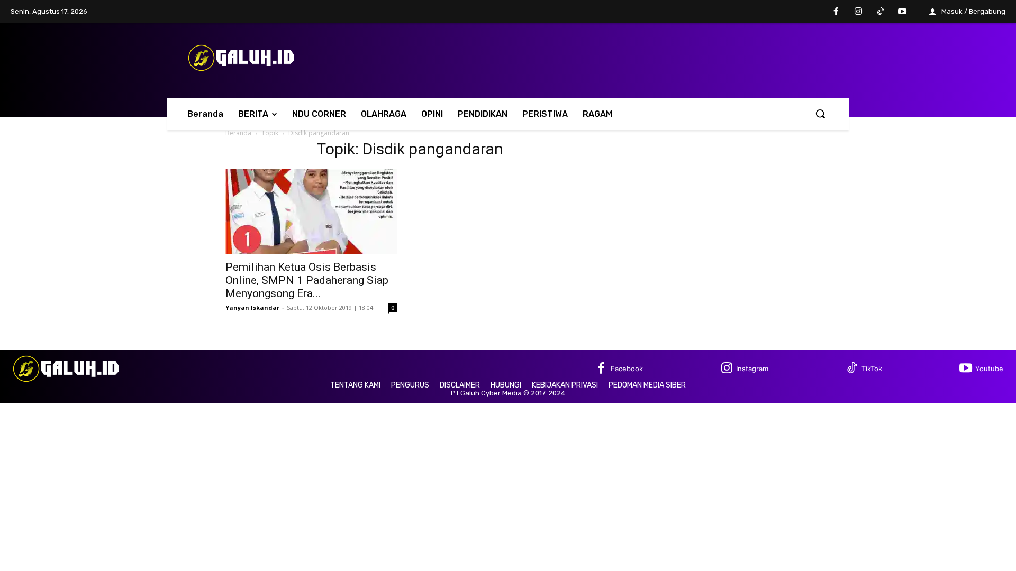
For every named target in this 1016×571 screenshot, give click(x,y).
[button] (820, 114)
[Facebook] (837, 12)
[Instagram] (858, 12)
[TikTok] (880, 12)
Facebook (627, 368)
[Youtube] (902, 12)
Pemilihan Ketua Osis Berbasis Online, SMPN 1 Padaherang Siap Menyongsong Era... (306, 280)
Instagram (752, 368)
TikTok (871, 368)
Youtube (989, 368)
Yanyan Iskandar (252, 307)
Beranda (238, 132)
